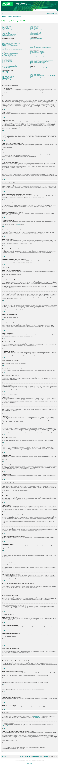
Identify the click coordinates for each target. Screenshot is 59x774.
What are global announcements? (8, 76)
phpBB (18, 224)
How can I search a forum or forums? (37, 51)
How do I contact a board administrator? (37, 77)
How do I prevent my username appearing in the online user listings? (14, 40)
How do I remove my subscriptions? (36, 63)
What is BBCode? (5, 71)
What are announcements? (7, 77)
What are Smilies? (5, 73)
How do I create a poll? (6, 56)
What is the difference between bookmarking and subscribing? (41, 60)
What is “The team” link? (34, 34)
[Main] (8, 3)
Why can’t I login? (5, 30)
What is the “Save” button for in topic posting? (10, 65)
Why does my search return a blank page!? (38, 53)
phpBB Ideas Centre (6, 725)
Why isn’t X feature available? (35, 74)
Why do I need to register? (7, 26)
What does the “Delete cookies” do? (8, 35)
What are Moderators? (34, 27)
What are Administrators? (34, 26)
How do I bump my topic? (6, 67)
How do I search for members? (36, 54)
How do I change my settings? (7, 39)
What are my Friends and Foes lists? (37, 46)
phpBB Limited (36, 716)
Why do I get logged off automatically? (9, 34)
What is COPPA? (5, 27)
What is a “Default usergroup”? (35, 33)
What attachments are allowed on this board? (38, 67)
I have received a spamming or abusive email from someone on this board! (42, 41)
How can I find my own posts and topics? (37, 56)
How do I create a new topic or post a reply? (10, 53)
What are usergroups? (34, 28)
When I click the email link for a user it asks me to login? (12, 49)
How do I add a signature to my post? (9, 55)
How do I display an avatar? (7, 46)
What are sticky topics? (6, 78)
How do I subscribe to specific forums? (37, 62)
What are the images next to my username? (10, 45)
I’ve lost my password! (6, 33)
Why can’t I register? (5, 28)
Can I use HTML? (5, 72)
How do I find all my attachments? (36, 68)
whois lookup (32, 734)
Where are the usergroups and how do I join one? (39, 29)
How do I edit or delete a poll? (7, 59)
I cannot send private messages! (36, 38)
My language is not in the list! (7, 44)
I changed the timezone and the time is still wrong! (11, 43)
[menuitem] (55, 13)
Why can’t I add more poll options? (8, 57)
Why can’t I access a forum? (7, 60)
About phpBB (37, 717)
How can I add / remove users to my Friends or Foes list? (41, 47)
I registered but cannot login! (7, 29)
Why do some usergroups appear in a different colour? (40, 32)
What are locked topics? (6, 79)
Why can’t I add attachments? (7, 61)
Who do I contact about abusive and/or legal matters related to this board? (42, 76)
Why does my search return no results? (37, 52)
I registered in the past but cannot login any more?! (11, 32)
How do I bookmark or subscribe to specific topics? (39, 61)
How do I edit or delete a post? (7, 54)
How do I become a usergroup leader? (37, 30)
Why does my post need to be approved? (9, 66)
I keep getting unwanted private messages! (38, 39)
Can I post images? (5, 75)
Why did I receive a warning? (7, 62)
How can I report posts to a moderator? (9, 63)
